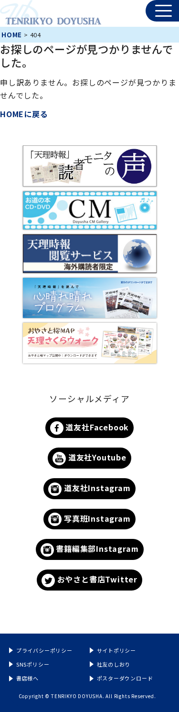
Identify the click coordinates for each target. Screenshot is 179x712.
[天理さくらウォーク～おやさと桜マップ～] (90, 343)
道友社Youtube (96, 457)
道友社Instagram (96, 487)
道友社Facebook (96, 427)
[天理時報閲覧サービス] (90, 253)
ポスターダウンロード (125, 678)
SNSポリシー (33, 664)
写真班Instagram (96, 518)
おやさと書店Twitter (96, 579)
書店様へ (27, 678)
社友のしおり (114, 664)
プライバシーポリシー (44, 650)
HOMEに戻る (24, 114)
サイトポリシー (117, 650)
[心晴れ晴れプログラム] (90, 298)
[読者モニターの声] (90, 165)
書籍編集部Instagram (96, 548)
